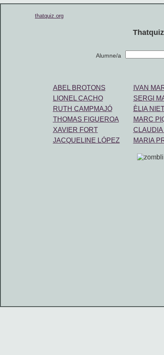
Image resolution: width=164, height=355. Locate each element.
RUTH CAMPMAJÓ (82, 108)
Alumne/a (108, 55)
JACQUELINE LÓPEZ (86, 140)
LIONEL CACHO (78, 98)
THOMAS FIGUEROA (86, 119)
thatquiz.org (49, 16)
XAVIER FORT (75, 129)
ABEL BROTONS (79, 87)
